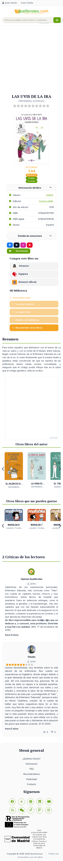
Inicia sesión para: (21, 297)
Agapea (23, 273)
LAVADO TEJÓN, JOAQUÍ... (14, 528)
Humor (49, 195)
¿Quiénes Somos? (31, 758)
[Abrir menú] (57, 20)
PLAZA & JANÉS (46, 201)
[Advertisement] (31, 60)
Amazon (23, 265)
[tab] (31, 188)
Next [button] (59, 469)
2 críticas (31, 181)
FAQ (32, 769)
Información (31, 764)
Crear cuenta (27, 3)
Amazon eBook (27, 281)
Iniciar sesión (11, 3)
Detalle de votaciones (30, 236)
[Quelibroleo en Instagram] (23, 245)
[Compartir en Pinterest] (30, 245)
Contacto (31, 784)
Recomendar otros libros (28, 327)
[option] (13, 470)
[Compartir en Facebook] (10, 245)
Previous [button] (3, 469)
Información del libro (30, 187)
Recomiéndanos (31, 774)
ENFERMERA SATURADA (31, 100)
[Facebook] (12, 801)
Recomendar (21, 251)
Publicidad (31, 779)
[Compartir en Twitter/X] (17, 245)
